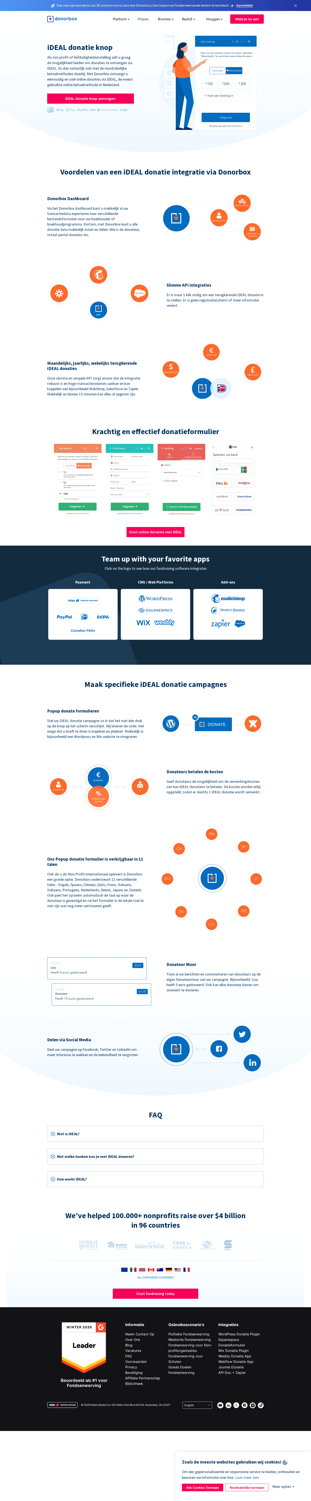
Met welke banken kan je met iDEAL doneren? (95, 1156)
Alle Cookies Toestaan (202, 1487)
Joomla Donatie (231, 1367)
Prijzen (143, 19)
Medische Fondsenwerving (189, 1339)
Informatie (134, 1324)
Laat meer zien (247, 1477)
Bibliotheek (134, 1383)
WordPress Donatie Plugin (239, 1334)
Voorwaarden (136, 1361)
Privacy (131, 1367)
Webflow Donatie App (235, 1361)
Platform (120, 19)
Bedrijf (187, 19)
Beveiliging (134, 1372)
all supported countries (156, 1277)
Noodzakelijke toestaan (247, 1487)
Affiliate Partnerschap (142, 1378)
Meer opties (281, 1486)
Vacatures (133, 1350)
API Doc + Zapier (232, 1372)
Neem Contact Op (139, 1334)
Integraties (228, 1324)
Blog (128, 1345)
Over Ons (132, 1339)
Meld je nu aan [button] (247, 19)
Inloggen (213, 19)
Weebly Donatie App (234, 1356)
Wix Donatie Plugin (233, 1350)
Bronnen (164, 19)
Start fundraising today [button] (155, 1293)
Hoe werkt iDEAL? (72, 1179)
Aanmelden (244, 5)
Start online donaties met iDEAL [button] (155, 532)
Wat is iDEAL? (68, 1133)
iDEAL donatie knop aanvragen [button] (90, 98)
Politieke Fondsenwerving (188, 1334)
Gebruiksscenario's (186, 1324)
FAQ (128, 1356)
